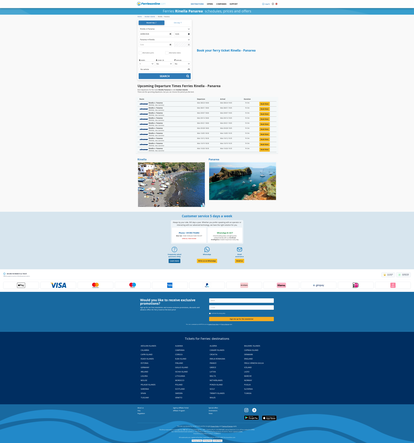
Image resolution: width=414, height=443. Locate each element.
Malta (213, 376)
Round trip (151, 23)
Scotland (180, 389)
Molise (144, 380)
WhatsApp (207, 254)
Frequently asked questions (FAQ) (174, 255)
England (248, 359)
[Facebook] (254, 410)
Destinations (213, 411)
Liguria (144, 376)
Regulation (141, 413)
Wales (213, 397)
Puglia (247, 384)
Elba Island (180, 359)
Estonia (144, 363)
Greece (213, 367)
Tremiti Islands (217, 393)
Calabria (145, 350)
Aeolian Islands (148, 346)
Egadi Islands (147, 359)
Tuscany (145, 397)
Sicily (212, 389)
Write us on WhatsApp (207, 261)
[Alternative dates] (167, 52)
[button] (233, 4)
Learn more (174, 261)
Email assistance (239, 255)
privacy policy (222, 313)
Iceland (248, 367)
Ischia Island (181, 371)
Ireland (144, 371)
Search (165, 76)
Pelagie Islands (148, 384)
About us (140, 408)
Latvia (213, 371)
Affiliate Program (179, 411)
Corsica (179, 354)
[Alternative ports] (140, 52)
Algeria (213, 346)
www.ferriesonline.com (151, 4)
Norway (248, 380)
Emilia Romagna (217, 359)
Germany (145, 367)
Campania (179, 350)
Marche (248, 376)
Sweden (179, 393)
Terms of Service (225, 324)
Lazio (246, 371)
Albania (179, 346)
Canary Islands (217, 350)
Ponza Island (216, 384)
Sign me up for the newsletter (241, 319)
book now (264, 104)
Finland (179, 363)
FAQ (138, 411)
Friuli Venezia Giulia (254, 363)
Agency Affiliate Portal (180, 408)
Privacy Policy (215, 426)
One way (177, 23)
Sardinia (145, 389)
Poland (179, 384)
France (213, 363)
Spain (143, 393)
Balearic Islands (252, 346)
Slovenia (248, 389)
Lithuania (180, 376)
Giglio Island (181, 367)
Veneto (178, 397)
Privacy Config (197, 440)
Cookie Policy (218, 440)
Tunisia (247, 393)
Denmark (248, 354)
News (211, 413)
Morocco (179, 380)
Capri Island (146, 354)
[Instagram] (247, 410)
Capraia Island (251, 350)
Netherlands (216, 380)
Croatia (213, 354)
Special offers (213, 408)
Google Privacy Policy (213, 324)
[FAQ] (174, 250)
